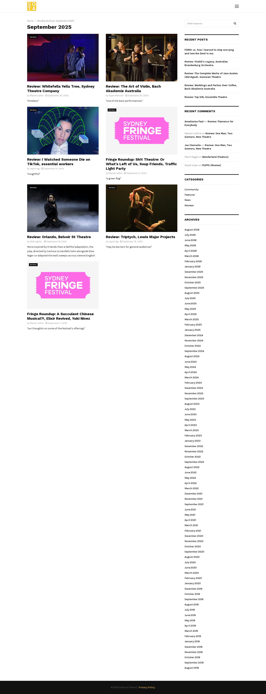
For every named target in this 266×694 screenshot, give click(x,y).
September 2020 (194, 551)
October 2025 (193, 282)
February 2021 (193, 530)
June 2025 (191, 303)
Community (192, 189)
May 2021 (190, 514)
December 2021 (193, 493)
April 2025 (191, 314)
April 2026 (191, 250)
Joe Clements (193, 145)
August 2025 (192, 293)
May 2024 (190, 367)
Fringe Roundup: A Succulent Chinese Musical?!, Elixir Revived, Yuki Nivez (60, 316)
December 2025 (194, 271)
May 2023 (190, 419)
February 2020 (193, 578)
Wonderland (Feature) (215, 156)
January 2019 (192, 641)
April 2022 (191, 483)
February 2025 (193, 324)
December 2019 (193, 588)
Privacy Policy (147, 687)
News (188, 200)
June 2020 (191, 567)
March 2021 (191, 525)
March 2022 (192, 488)
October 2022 (193, 456)
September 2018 (194, 662)
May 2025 (190, 308)
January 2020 (193, 583)
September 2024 (194, 351)
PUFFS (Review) (211, 165)
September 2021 (194, 504)
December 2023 (194, 388)
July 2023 (190, 409)
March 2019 (191, 630)
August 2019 (192, 604)
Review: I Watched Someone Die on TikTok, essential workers (58, 161)
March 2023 (192, 430)
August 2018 (192, 667)
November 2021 (193, 498)
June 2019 (190, 615)
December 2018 (193, 646)
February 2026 (193, 261)
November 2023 (194, 393)
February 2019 (193, 636)
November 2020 (194, 541)
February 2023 (193, 435)
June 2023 (191, 414)
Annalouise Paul (194, 121)
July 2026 (190, 234)
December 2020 (194, 536)
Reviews (33, 37)
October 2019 (192, 594)
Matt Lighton (36, 241)
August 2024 (192, 356)
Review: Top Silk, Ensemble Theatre (206, 97)
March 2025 (192, 319)
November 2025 (194, 277)
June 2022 (191, 472)
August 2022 (192, 467)
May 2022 (190, 477)
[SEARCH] (235, 23)
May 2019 (190, 620)
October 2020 (193, 546)
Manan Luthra (37, 95)
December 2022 (194, 446)
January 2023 (192, 440)
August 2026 (192, 229)
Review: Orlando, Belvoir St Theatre (59, 237)
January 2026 (192, 266)
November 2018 (194, 652)
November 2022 (194, 451)
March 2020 (192, 572)
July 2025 (190, 298)
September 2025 (194, 287)
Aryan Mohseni (116, 95)
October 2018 (192, 657)
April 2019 (190, 625)
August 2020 (192, 556)
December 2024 (194, 335)
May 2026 (190, 245)
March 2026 (192, 256)
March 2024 (192, 377)
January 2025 (192, 329)
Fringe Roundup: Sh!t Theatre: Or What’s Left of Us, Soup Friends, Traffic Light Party (141, 164)
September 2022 (194, 462)
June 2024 (191, 361)
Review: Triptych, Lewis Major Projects (140, 237)
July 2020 (190, 562)
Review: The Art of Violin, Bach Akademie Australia (133, 88)
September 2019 (194, 599)
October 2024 (193, 345)
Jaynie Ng (34, 168)
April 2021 (190, 520)
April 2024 (191, 372)
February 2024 (193, 382)
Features (190, 194)
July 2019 (190, 609)
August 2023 (192, 403)
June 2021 (190, 509)
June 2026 (191, 240)
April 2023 (191, 425)
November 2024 (194, 340)
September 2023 (194, 398)
